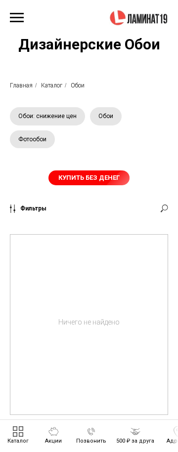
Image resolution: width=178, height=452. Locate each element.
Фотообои (32, 139)
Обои (78, 85)
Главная (21, 85)
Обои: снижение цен (47, 116)
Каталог (51, 85)
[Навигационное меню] (17, 18)
